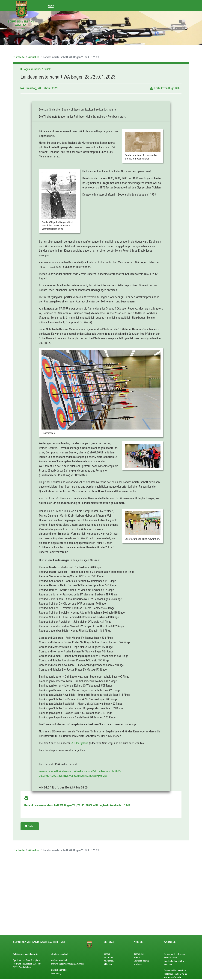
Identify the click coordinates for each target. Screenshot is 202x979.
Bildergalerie (81, 743)
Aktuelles (33, 57)
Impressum (108, 957)
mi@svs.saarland (58, 969)
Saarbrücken (139, 954)
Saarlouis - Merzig (141, 960)
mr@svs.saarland (59, 960)
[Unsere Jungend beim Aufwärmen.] (143, 523)
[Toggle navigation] (51, 6)
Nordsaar (138, 964)
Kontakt (107, 954)
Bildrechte (108, 964)
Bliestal (137, 957)
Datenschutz (109, 960)
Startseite (19, 57)
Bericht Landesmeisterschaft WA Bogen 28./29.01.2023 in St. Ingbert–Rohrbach (72, 805)
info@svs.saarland (59, 954)
